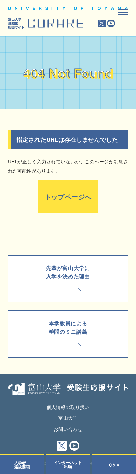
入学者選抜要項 (22, 465)
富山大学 (67, 418)
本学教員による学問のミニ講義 (68, 327)
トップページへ (68, 196)
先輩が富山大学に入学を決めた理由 (68, 272)
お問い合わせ (68, 429)
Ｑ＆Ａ (114, 465)
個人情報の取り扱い (68, 407)
